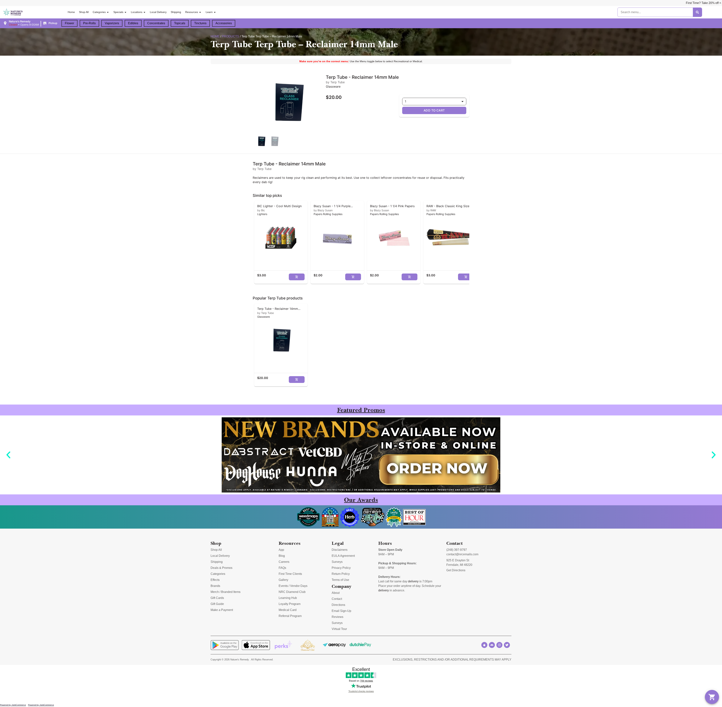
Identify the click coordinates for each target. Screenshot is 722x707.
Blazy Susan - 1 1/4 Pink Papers (392, 206)
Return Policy (341, 573)
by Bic (261, 210)
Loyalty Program (289, 603)
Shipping (176, 12)
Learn (209, 12)
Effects (215, 579)
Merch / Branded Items (225, 591)
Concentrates (156, 23)
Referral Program (290, 616)
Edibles (133, 23)
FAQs (282, 567)
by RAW (431, 210)
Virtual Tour (339, 628)
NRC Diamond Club (292, 591)
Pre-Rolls (89, 23)
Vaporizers (112, 23)
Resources (191, 12)
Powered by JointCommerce (13, 705)
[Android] (492, 645)
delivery (413, 581)
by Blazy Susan (323, 210)
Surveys (337, 561)
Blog (282, 555)
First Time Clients (290, 573)
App (281, 549)
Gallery (283, 579)
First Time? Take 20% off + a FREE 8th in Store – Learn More (626, 3)
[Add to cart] (297, 277)
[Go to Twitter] (507, 645)
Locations (136, 12)
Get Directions (455, 570)
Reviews (337, 616)
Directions (338, 604)
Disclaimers (339, 549)
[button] (30, 23)
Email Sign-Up (341, 610)
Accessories (223, 23)
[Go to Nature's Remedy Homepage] (13, 12)
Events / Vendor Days (293, 585)
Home (71, 12)
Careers (284, 561)
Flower (69, 23)
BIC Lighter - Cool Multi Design (279, 206)
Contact (337, 598)
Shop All (84, 12)
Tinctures (200, 23)
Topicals (179, 23)
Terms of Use (340, 579)
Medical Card (288, 610)
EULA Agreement (343, 555)
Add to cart (434, 110)
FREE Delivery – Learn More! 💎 (694, 3)
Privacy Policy (341, 567)
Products (230, 36)
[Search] (697, 12)
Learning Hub (288, 597)
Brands (215, 585)
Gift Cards (217, 597)
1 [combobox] (405, 101)
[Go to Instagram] (499, 645)
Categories (99, 12)
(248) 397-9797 (456, 549)
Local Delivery (158, 12)
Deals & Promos (221, 567)
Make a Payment (222, 610)
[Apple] (484, 645)
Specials (118, 12)
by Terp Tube (265, 312)
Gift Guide (217, 603)
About (336, 592)
